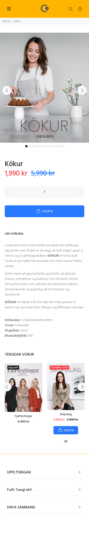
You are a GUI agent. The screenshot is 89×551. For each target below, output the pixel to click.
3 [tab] (33, 146)
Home (6, 21)
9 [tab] (53, 146)
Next (82, 90)
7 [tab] (46, 146)
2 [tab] (29, 146)
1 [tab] (26, 146)
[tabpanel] (44, 88)
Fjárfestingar (23, 416)
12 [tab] (63, 146)
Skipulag (66, 414)
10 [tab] (56, 146)
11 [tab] (59, 146)
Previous (6, 90)
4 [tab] (36, 146)
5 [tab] (39, 146)
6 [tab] (43, 146)
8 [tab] (49, 146)
